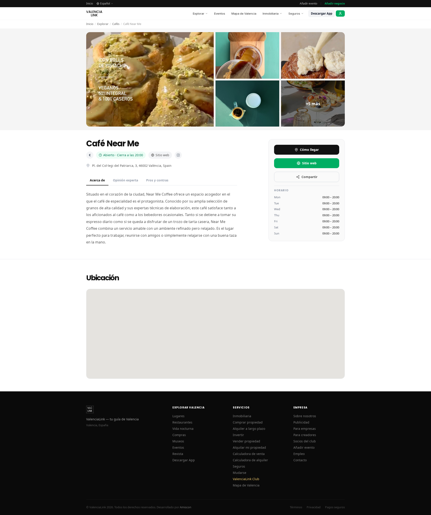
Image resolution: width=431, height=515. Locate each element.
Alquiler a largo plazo (249, 428)
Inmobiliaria (271, 13)
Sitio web (162, 155)
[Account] (340, 13)
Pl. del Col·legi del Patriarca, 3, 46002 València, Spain (132, 165)
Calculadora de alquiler (250, 460)
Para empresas (304, 428)
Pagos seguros (335, 507)
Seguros (294, 13)
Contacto (300, 460)
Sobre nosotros (304, 416)
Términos (296, 507)
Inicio (89, 3)
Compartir (309, 177)
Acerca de (97, 180)
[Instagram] (178, 155)
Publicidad (301, 422)
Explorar (198, 13)
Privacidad (314, 507)
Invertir (238, 435)
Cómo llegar (309, 149)
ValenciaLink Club (246, 479)
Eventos (219, 13)
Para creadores (304, 435)
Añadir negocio (335, 3)
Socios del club (304, 441)
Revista (177, 454)
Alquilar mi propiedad (249, 447)
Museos (178, 441)
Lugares (178, 416)
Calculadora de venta (249, 454)
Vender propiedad (246, 441)
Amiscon (185, 507)
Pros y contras (157, 180)
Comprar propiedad (248, 422)
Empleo (299, 454)
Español (105, 3)
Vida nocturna (183, 428)
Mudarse (239, 472)
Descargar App (321, 13)
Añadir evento (308, 3)
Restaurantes (182, 422)
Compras (179, 435)
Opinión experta (125, 180)
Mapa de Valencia (243, 13)
